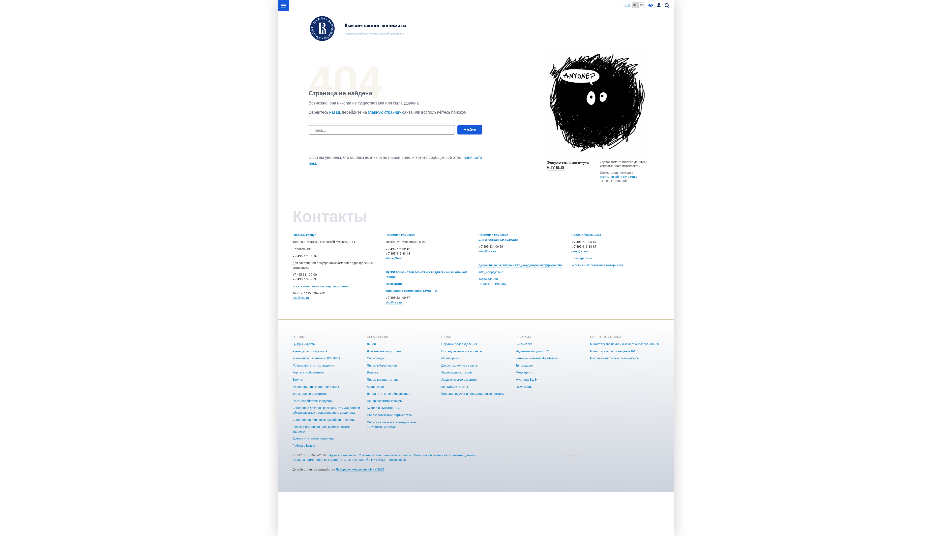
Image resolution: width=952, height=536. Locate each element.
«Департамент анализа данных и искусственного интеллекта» (623, 164)
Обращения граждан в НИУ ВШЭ (316, 386)
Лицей (371, 344)
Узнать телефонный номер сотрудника (320, 286)
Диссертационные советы (459, 365)
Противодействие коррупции (313, 401)
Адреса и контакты (342, 455)
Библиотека (524, 344)
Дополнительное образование (388, 393)
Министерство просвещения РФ (612, 351)
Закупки (298, 379)
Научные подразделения (459, 344)
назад (334, 112)
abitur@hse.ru (395, 258)
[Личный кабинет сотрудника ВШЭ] (658, 5)
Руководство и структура (310, 351)
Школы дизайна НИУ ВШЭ (618, 176)
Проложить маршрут (493, 283)
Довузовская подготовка (384, 351)
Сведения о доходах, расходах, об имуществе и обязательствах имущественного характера (326, 409)
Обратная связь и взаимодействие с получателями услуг (392, 424)
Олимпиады (375, 358)
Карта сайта (397, 459)
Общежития (394, 283)
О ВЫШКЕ (300, 337)
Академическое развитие (459, 379)
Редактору (572, 455)
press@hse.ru (580, 251)
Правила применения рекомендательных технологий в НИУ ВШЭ (339, 459)
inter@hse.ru (487, 251)
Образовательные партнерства (389, 415)
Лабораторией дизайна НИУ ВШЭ (360, 469)
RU (635, 5)
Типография (524, 365)
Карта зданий (488, 279)
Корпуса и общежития (308, 372)
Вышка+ (372, 372)
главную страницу (384, 112)
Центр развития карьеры (384, 401)
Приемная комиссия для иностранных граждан (498, 237)
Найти (469, 130)
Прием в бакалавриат (382, 365)
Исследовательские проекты (461, 351)
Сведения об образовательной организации (324, 419)
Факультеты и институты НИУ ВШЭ (568, 165)
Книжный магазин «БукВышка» (537, 358)
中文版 (626, 5)
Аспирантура (376, 386)
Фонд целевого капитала (310, 393)
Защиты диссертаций (456, 372)
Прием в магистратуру (382, 379)
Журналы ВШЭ (526, 379)
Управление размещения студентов (412, 290)
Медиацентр (525, 372)
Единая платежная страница (313, 438)
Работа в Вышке (304, 445)
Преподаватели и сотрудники (313, 365)
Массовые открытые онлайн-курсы (614, 358)
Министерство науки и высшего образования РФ (624, 344)
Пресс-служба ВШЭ (586, 235)
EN (642, 5)
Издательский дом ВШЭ (532, 351)
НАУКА (446, 337)
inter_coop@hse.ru (491, 272)
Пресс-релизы (581, 258)
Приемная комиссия (400, 235)
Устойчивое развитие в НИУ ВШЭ (316, 358)
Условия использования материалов (597, 265)
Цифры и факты (304, 344)
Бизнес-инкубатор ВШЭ (383, 407)
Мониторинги (450, 358)
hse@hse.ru (301, 297)
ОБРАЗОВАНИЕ (378, 337)
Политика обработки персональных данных (445, 455)
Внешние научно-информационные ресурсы (473, 393)
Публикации (524, 386)
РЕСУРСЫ (523, 337)
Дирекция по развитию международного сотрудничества (520, 265)
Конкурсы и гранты (454, 386)
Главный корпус (304, 235)
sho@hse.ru (394, 302)
